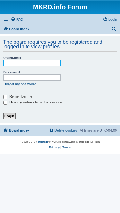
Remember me (20, 96)
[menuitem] (17, 19)
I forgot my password (19, 84)
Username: (12, 58)
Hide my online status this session (35, 102)
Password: (12, 72)
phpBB (43, 141)
